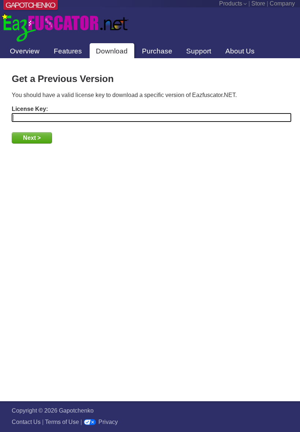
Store (258, 3)
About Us (240, 51)
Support (198, 51)
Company (282, 3)
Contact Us (26, 422)
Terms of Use (62, 422)
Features (68, 51)
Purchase (157, 51)
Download (112, 51)
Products (230, 3)
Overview (25, 51)
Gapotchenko (30, 5)
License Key (29, 109)
